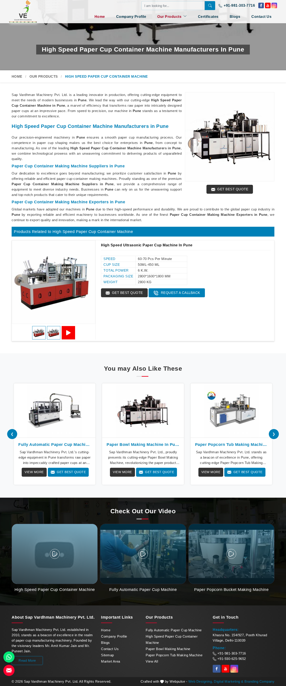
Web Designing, (200, 681)
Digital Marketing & (229, 681)
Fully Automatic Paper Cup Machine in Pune (54, 444)
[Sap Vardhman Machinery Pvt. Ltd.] (31, 11)
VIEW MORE (34, 472)
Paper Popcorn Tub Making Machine (174, 655)
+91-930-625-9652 (231, 659)
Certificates (208, 17)
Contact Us (261, 17)
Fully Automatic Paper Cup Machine (174, 630)
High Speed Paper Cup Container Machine (172, 639)
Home (100, 17)
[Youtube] (268, 5)
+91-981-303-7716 (239, 5)
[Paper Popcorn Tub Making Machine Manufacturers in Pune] (231, 410)
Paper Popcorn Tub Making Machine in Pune (231, 444)
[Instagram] (274, 5)
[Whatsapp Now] (9, 657)
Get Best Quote (232, 189)
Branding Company (259, 681)
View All (152, 661)
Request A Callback (180, 293)
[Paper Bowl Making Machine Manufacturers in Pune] (143, 410)
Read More (27, 660)
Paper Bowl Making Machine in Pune (143, 444)
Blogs (235, 17)
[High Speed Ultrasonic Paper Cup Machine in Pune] (53, 282)
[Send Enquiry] (9, 670)
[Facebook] (261, 5)
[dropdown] (185, 16)
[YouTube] (68, 332)
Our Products (170, 17)
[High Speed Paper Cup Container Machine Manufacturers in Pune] (229, 136)
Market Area (110, 661)
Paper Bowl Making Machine (168, 649)
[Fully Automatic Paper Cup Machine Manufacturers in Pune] (54, 410)
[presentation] (12, 434)
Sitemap (107, 655)
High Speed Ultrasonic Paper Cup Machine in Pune (147, 245)
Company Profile (131, 17)
